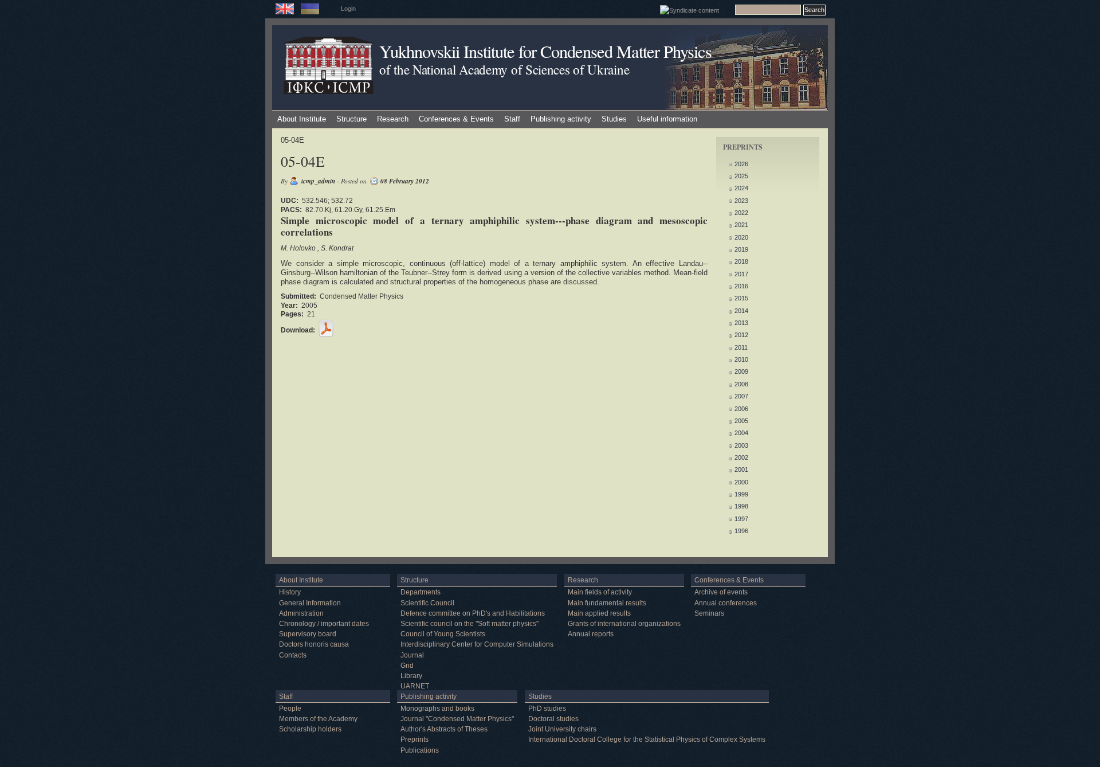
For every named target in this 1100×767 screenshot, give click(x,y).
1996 (741, 530)
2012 (741, 334)
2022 (741, 212)
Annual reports (591, 634)
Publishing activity (561, 119)
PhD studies (547, 709)
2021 (741, 224)
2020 (741, 237)
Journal (412, 655)
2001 (741, 469)
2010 (741, 359)
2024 (741, 188)
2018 (741, 261)
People (290, 709)
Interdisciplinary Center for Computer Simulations (476, 644)
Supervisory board (307, 634)
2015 (741, 298)
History (290, 592)
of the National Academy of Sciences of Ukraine (504, 69)
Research (392, 119)
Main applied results (599, 613)
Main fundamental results (607, 603)
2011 (741, 347)
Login (348, 8)
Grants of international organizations (624, 624)
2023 (741, 200)
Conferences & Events (456, 119)
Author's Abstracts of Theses (444, 729)
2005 (741, 420)
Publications (419, 750)
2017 (741, 274)
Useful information (667, 119)
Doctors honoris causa (314, 644)
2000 (741, 482)
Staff (512, 119)
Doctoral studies (553, 719)
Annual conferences (725, 603)
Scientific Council (427, 603)
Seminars (709, 613)
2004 (741, 432)
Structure (351, 119)
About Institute (301, 119)
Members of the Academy (318, 719)
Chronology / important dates (324, 624)
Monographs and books (437, 709)
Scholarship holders (310, 729)
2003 (741, 445)
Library (411, 676)
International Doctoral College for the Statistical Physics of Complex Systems (646, 739)
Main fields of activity (600, 592)
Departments (420, 592)
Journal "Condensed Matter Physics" (457, 719)
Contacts (293, 655)
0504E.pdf (326, 328)
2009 (741, 371)
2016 (741, 286)
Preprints (414, 739)
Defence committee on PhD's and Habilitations (472, 613)
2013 (741, 322)
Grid (407, 666)
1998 (741, 506)
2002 (741, 457)
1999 (741, 494)
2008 (741, 384)
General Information (310, 603)
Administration (301, 613)
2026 (741, 164)
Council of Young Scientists (442, 634)
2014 (741, 310)
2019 (741, 249)
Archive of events (721, 592)
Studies (614, 119)
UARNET (414, 686)
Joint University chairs (562, 729)
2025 (741, 176)
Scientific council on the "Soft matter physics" (469, 624)
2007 (741, 396)
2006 (741, 408)
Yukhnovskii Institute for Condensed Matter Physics (545, 51)
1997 (741, 518)
